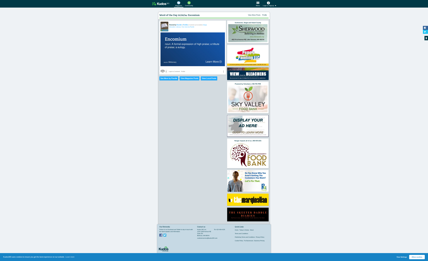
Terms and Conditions (241, 233)
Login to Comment (174, 71)
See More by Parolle (168, 78)
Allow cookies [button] (417, 257)
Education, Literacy (175, 27)
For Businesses (248, 241)
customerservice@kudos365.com (207, 238)
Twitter (164, 235)
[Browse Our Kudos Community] (161, 3)
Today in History (244, 230)
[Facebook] (160, 235)
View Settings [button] (402, 257)
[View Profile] (164, 25)
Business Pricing (259, 241)
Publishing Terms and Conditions (245, 237)
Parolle (179, 25)
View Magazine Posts (189, 78)
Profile (264, 15)
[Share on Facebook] (425, 28)
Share (205, 25)
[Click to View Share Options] (223, 71)
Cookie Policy (239, 241)
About (252, 230)
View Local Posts (209, 78)
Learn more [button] (69, 257)
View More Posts (254, 15)
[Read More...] (248, 33)
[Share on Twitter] (425, 32)
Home (237, 230)
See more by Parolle (188, 27)
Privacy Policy (260, 237)
